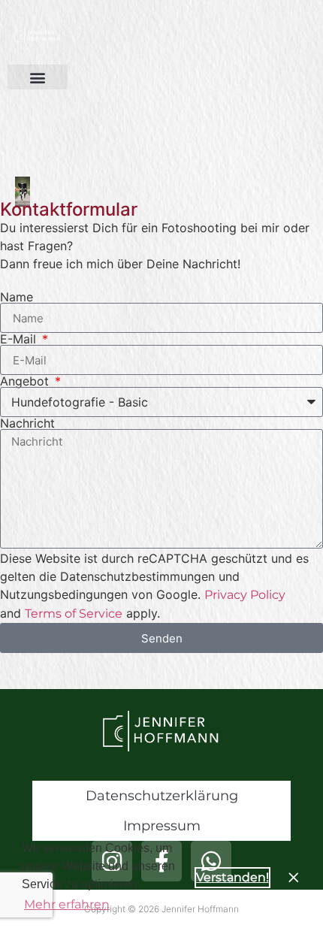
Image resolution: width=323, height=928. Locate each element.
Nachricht (27, 423)
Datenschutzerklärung (162, 795)
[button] (38, 77)
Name (16, 297)
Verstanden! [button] (232, 877)
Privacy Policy (244, 595)
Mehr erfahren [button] (67, 904)
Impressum (162, 826)
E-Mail (20, 339)
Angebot (26, 381)
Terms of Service (73, 613)
